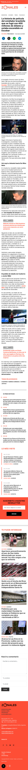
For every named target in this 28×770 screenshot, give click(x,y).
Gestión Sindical (6, 752)
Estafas (23, 381)
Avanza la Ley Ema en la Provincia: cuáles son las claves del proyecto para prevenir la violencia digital (14, 440)
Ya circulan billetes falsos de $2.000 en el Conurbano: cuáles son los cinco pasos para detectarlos (14, 473)
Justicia (3, 383)
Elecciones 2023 (6, 714)
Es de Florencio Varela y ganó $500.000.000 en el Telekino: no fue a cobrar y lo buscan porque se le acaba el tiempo (13, 459)
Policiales (22, 15)
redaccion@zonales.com (7, 733)
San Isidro (9, 1)
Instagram (13, 745)
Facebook (3, 745)
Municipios (4, 15)
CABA (9, 709)
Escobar (11, 15)
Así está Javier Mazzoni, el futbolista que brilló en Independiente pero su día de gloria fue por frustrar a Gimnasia (13, 489)
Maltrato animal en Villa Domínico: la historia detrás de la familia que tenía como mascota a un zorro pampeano (14, 226)
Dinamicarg (4, 755)
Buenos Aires (7, 478)
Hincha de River (15, 1)
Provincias (4, 712)
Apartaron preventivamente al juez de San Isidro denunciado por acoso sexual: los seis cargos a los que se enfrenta (14, 402)
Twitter (7, 745)
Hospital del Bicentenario (7, 2)
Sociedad (15, 464)
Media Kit (4, 739)
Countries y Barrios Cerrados (10, 381)
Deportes (13, 494)
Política (11, 636)
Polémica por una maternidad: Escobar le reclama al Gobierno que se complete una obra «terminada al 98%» (14, 431)
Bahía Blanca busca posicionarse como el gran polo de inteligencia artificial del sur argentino (13, 411)
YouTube (10, 745)
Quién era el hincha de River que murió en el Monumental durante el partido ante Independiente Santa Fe (14, 420)
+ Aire (3, 754)
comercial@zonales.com (7, 731)
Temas (16, 15)
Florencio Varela (8, 464)
